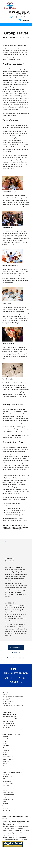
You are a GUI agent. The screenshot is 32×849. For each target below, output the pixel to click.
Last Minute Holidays (9, 716)
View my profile (17, 647)
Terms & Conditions (8, 701)
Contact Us (6, 694)
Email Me (17, 652)
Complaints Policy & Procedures (12, 705)
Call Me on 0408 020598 (17, 658)
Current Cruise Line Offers (10, 719)
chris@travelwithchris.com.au (21, 17)
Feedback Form (7, 699)
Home (5, 37)
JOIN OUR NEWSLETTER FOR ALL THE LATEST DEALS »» (16, 675)
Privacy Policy (6, 703)
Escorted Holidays (8, 721)
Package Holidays (8, 723)
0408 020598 (26, 20)
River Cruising (6, 728)
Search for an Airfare (9, 714)
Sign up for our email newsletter (12, 697)
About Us (5, 692)
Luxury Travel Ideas (8, 725)
